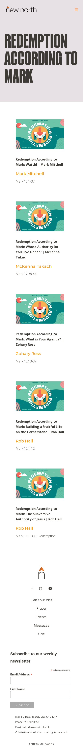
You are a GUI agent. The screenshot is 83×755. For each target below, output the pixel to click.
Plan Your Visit (41, 600)
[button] (74, 9)
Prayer (41, 608)
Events (41, 617)
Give (41, 634)
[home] (20, 9)
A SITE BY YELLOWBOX (41, 744)
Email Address (21, 674)
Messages (41, 625)
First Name (17, 689)
